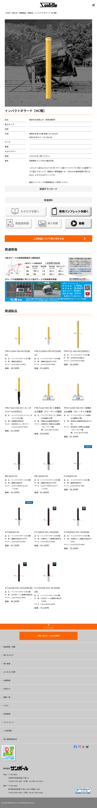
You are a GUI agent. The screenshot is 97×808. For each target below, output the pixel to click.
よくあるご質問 (9, 672)
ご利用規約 (8, 730)
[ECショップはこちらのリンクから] (93, 5)
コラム (6, 705)
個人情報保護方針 (10, 739)
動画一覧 (7, 697)
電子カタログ (9, 655)
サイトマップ (9, 722)
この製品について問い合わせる (48, 238)
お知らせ (7, 688)
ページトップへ (48, 627)
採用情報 (7, 714)
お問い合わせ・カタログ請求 (48, 636)
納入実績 (7, 663)
